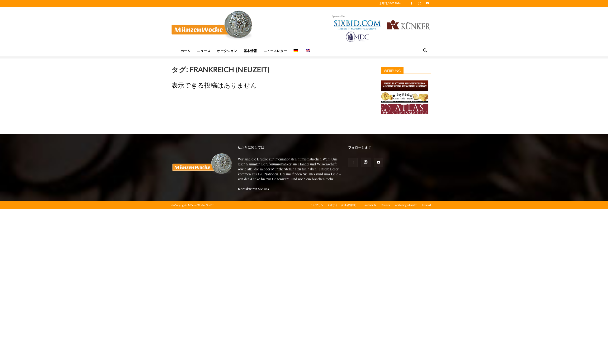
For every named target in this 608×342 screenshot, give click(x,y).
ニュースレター (275, 51)
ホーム (185, 51)
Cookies (385, 205)
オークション (227, 51)
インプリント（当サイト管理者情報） (333, 205)
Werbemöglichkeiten (405, 205)
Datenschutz (369, 205)
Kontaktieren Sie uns (253, 188)
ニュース (203, 51)
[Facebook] (411, 3)
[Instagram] (419, 3)
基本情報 (250, 51)
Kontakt (426, 205)
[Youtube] (427, 3)
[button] (425, 51)
